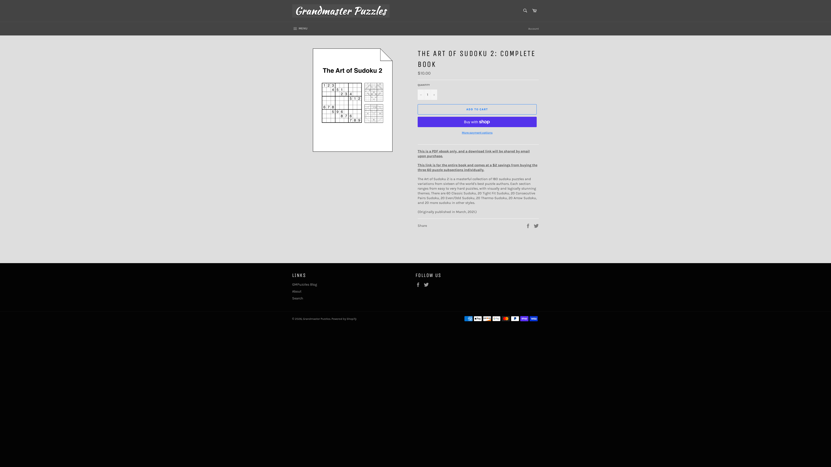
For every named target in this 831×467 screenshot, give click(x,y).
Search (297, 298)
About (296, 291)
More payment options (477, 132)
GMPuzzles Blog (304, 284)
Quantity (424, 84)
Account (533, 28)
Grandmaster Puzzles (316, 318)
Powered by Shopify (344, 318)
